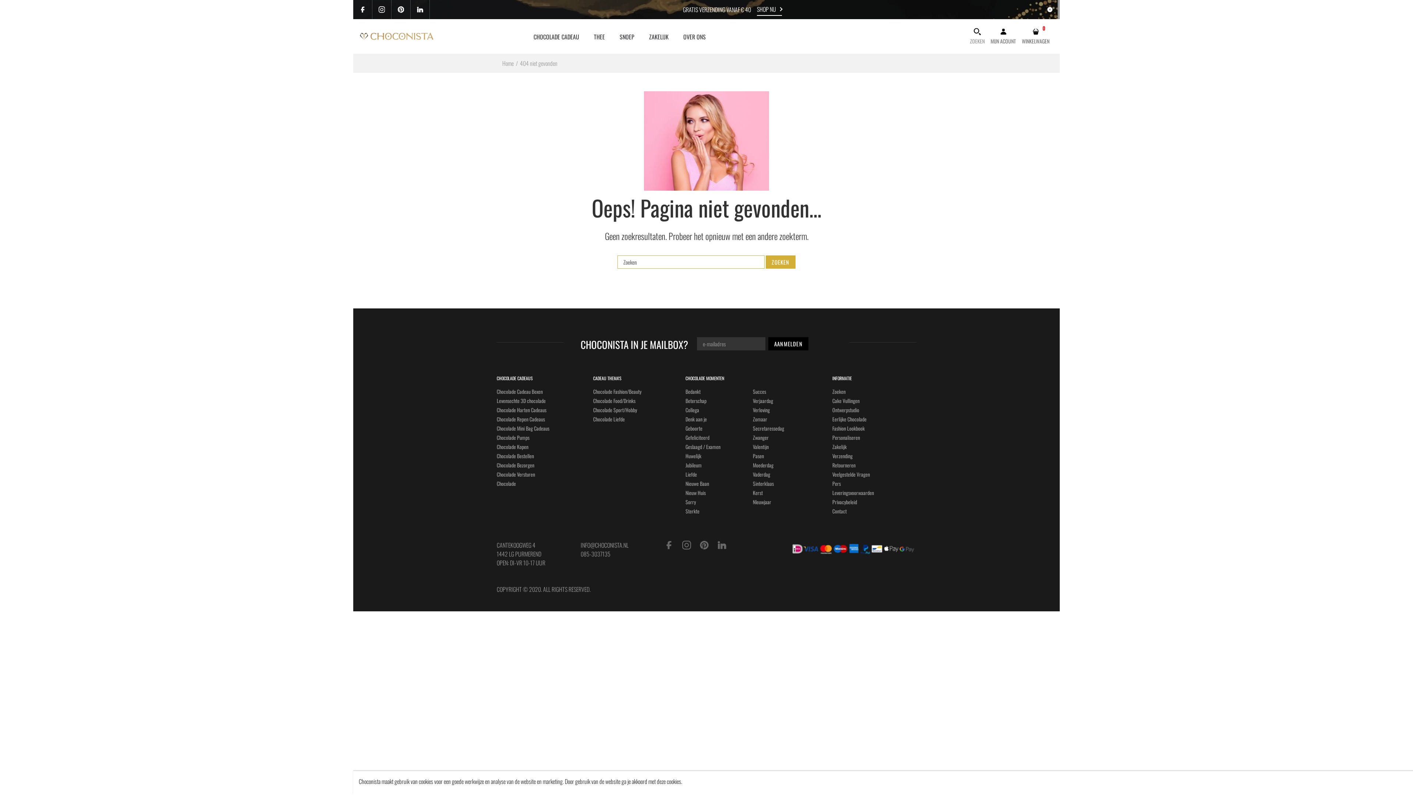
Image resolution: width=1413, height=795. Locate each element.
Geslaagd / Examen (703, 447)
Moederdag (763, 465)
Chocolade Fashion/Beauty (617, 391)
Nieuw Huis (696, 493)
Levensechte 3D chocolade (521, 400)
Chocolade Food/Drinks (614, 400)
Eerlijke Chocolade (849, 419)
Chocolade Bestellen (515, 456)
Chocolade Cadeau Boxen (520, 391)
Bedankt (693, 391)
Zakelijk (839, 447)
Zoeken (839, 391)
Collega (692, 410)
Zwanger (761, 437)
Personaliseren (846, 437)
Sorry (691, 502)
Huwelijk (693, 456)
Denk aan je (696, 419)
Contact (839, 511)
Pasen (758, 456)
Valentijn (761, 447)
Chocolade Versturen (516, 474)
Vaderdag (761, 474)
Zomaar (760, 419)
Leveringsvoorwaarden (853, 493)
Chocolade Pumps (513, 437)
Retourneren (844, 465)
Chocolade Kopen (512, 447)
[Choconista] (396, 35)
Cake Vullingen (846, 400)
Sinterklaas (763, 483)
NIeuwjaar (762, 502)
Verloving (761, 410)
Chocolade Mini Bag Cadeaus (523, 428)
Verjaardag (763, 400)
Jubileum (694, 465)
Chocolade (506, 483)
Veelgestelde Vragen (851, 474)
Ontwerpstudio (845, 410)
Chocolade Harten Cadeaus (521, 410)
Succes (759, 391)
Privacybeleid (844, 502)
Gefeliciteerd (697, 437)
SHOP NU (766, 9)
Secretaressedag (768, 428)
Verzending (842, 456)
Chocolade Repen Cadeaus (521, 419)
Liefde (691, 474)
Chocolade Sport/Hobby (615, 410)
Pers (836, 483)
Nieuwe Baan (697, 483)
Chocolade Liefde (609, 419)
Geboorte (694, 428)
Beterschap (696, 400)
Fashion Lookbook (848, 428)
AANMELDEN (788, 344)
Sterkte (693, 511)
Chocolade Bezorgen (515, 465)
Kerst (758, 493)
